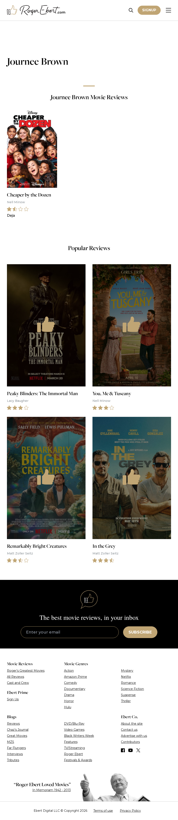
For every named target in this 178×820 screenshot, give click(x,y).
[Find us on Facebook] (123, 750)
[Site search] (131, 10)
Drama (69, 695)
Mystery (127, 671)
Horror (69, 701)
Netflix (126, 677)
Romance (128, 683)
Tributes (13, 760)
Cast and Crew (18, 683)
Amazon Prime (75, 677)
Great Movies (17, 736)
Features (70, 742)
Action (69, 671)
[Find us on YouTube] (130, 750)
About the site (132, 724)
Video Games (74, 730)
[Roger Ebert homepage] (36, 10)
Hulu (67, 707)
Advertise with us (134, 736)
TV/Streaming (74, 748)
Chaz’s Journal (17, 730)
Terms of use (103, 811)
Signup (149, 10)
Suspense (128, 695)
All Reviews (15, 677)
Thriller (126, 701)
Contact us (129, 730)
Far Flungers (16, 748)
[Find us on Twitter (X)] (138, 750)
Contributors (130, 742)
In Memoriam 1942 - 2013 (51, 790)
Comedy (70, 683)
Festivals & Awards (78, 760)
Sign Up (13, 699)
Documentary (74, 689)
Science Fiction (132, 689)
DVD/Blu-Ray (74, 724)
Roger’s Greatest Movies (25, 671)
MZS (10, 742)
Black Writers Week (79, 736)
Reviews (13, 724)
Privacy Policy (130, 811)
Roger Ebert (73, 754)
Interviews (15, 754)
